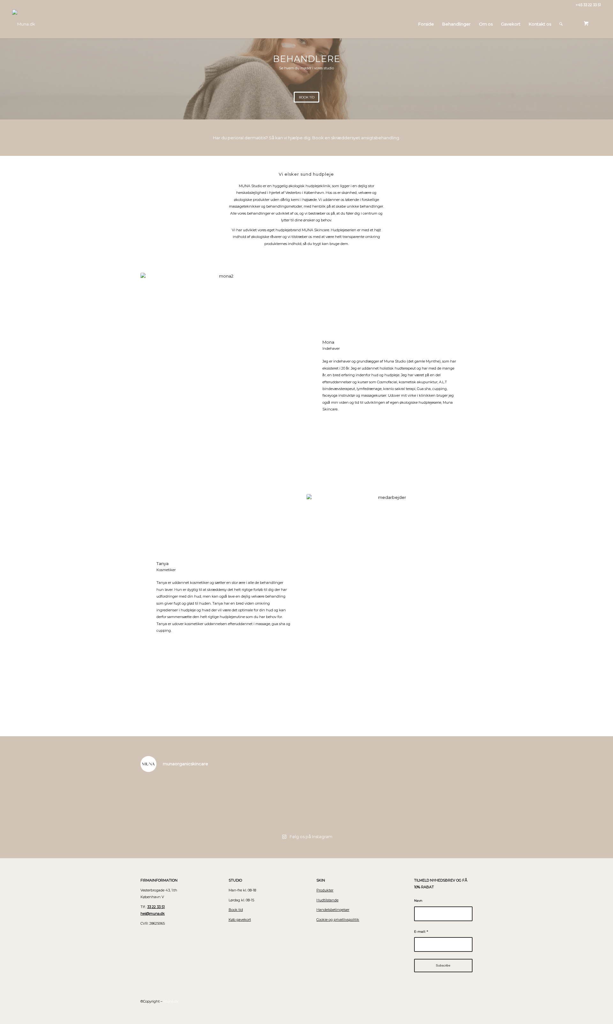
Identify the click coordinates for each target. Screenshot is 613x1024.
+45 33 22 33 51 (588, 5)
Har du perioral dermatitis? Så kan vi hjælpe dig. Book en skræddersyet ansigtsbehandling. (306, 137)
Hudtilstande (327, 900)
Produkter (324, 890)
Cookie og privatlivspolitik (337, 919)
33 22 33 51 (156, 907)
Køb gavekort (240, 919)
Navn (418, 900)
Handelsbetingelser (332, 909)
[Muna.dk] (23, 24)
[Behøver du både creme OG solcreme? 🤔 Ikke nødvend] (431, 803)
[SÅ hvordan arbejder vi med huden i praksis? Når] (348, 803)
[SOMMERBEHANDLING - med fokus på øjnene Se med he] (264, 803)
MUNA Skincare (315, 230)
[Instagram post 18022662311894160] (181, 803)
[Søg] (561, 24)
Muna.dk (170, 1001)
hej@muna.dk (152, 913)
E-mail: (421, 931)
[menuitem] (426, 24)
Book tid (236, 909)
